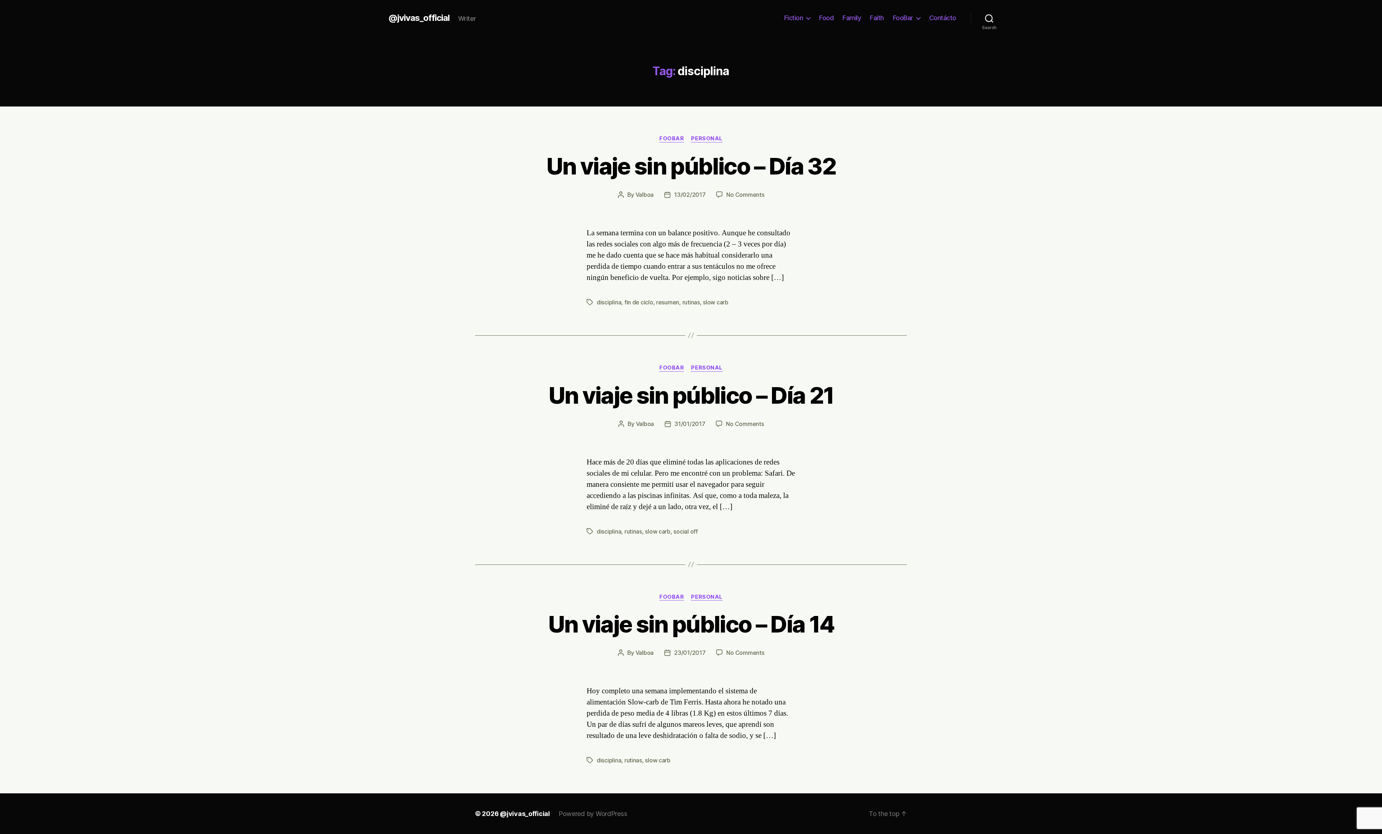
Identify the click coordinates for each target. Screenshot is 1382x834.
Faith (877, 18)
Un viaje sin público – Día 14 (691, 624)
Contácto (942, 18)
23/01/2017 (689, 652)
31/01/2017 (689, 423)
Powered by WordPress (593, 813)
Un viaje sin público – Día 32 (691, 166)
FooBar (903, 18)
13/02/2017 (689, 194)
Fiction (793, 18)
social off (685, 531)
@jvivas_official (419, 18)
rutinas (691, 302)
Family (852, 18)
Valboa (645, 194)
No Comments (745, 194)
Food (826, 18)
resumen (667, 302)
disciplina (609, 302)
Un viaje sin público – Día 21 (691, 395)
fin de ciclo (638, 302)
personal (706, 138)
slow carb (715, 302)
